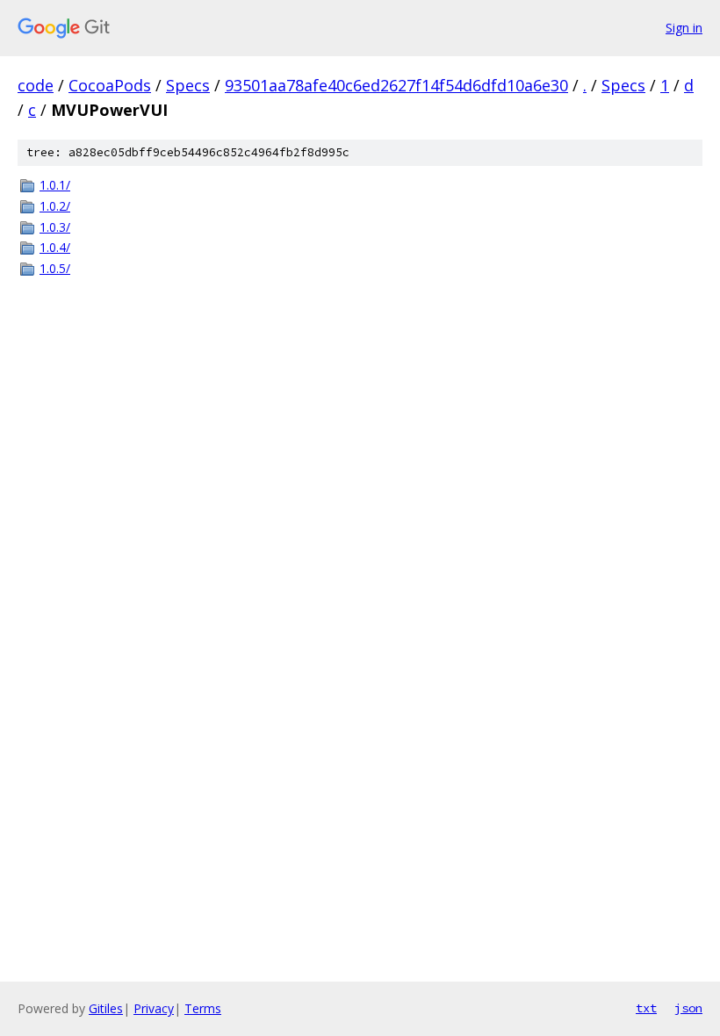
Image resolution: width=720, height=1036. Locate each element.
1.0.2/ (55, 206)
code (36, 85)
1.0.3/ (55, 227)
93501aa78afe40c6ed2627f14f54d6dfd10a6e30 (396, 85)
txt (646, 1008)
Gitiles (106, 1008)
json (688, 1008)
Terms (202, 1008)
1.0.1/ (55, 184)
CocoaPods (109, 85)
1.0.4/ (55, 247)
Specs (188, 85)
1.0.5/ (55, 268)
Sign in (684, 27)
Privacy (153, 1008)
